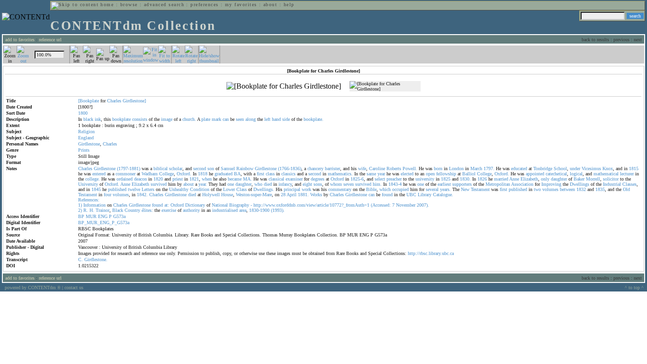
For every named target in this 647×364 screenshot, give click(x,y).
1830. (465, 179)
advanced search (164, 4)
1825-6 (357, 179)
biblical (160, 168)
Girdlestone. (96, 259)
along (250, 119)
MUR (91, 216)
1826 (482, 179)
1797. (489, 168)
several (432, 189)
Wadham (150, 173)
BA (237, 173)
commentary (339, 189)
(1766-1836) (289, 168)
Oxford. (184, 173)
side (286, 119)
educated (519, 168)
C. (80, 259)
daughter (559, 179)
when (207, 179)
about (270, 4)
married (501, 179)
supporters (462, 184)
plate (205, 119)
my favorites (241, 4)
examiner (294, 179)
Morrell (593, 179)
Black (117, 210)
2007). (423, 205)
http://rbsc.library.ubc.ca (431, 253)
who (258, 184)
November (405, 205)
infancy (285, 184)
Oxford (337, 179)
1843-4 (395, 184)
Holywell (211, 194)
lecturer (627, 173)
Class (241, 189)
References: (88, 199)
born (438, 168)
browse (129, 4)
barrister (332, 168)
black (88, 119)
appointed (535, 173)
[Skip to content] (75, 4)
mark (216, 119)
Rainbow (244, 168)
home (107, 4)
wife (362, 168)
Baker (579, 179)
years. (445, 189)
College (166, 173)
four (107, 194)
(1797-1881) (128, 168)
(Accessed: (381, 205)
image (166, 119)
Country (132, 210)
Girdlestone (89, 143)
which (385, 189)
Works (316, 194)
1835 (600, 189)
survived (159, 184)
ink (98, 119)
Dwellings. (263, 189)
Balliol (469, 173)
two (537, 189)
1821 (194, 179)
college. (92, 179)
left (267, 119)
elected (407, 173)
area (242, 210)
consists (139, 119)
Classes (629, 184)
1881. (303, 194)
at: (166, 205)
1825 (445, 179)
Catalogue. (443, 194)
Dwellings (579, 184)
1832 (581, 189)
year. (202, 184)
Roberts (393, 168)
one (230, 184)
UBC (411, 194)
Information (94, 205)
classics (288, 173)
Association (522, 184)
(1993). (278, 210)
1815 (633, 168)
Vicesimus (591, 168)
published (117, 189)
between (567, 189)
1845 (96, 189)
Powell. (410, 168)
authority (191, 210)
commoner (125, 173)
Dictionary (195, 205)
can (226, 119)
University (88, 184)
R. (85, 210)
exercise (169, 210)
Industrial (612, 184)
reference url (50, 39)
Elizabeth (529, 179)
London (456, 168)
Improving (551, 184)
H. (92, 210)
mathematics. (340, 173)
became (235, 179)
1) (80, 205)
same (371, 173)
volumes (550, 189)
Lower (229, 189)
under (575, 168)
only (545, 179)
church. (189, 119)
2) (80, 210)
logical (576, 173)
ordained (125, 179)
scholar (175, 168)
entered (99, 173)
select (380, 179)
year (381, 173)
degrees (317, 179)
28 (283, 194)
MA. (247, 179)
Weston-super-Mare (254, 194)
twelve (134, 189)
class (270, 173)
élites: (147, 210)
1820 (158, 179)
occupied (400, 189)
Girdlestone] (134, 100)
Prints (84, 150)
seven (348, 184)
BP (81, 216)
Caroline (377, 168)
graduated (224, 173)
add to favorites (20, 39)
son (210, 168)
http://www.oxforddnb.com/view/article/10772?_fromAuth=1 (311, 205)
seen (240, 119)
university (424, 179)
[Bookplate (88, 100)
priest (177, 179)
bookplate (121, 119)
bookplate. (314, 119)
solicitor (611, 179)
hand (276, 119)
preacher (394, 179)
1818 (202, 173)
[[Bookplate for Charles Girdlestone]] (283, 86)
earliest (444, 184)
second (199, 168)
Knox (607, 168)
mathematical (606, 173)
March (476, 168)
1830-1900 (259, 210)
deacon (140, 179)
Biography (239, 205)
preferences (204, 4)
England (86, 137)
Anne (514, 179)
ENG (103, 216)
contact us (73, 287)
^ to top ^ (634, 287)
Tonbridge (542, 168)
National (220, 205)
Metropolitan (497, 184)
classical (276, 179)
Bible (371, 189)
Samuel (228, 168)
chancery (315, 168)
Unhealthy (179, 189)
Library (424, 194)
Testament (480, 189)
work (306, 189)
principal (292, 189)
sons (318, 184)
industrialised (225, 210)
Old (626, 189)
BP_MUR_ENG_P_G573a (103, 222)
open (430, 173)
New (465, 189)
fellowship (446, 173)
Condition (199, 189)
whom (336, 184)
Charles (114, 100)
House (227, 194)
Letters (148, 189)
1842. (142, 194)
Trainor (102, 210)
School (560, 168)
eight (307, 184)
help (289, 4)
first (260, 173)
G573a (119, 216)
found (387, 194)
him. (377, 184)
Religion (86, 131)
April (292, 194)
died (268, 184)
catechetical (556, 173)
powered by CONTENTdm (33, 287)
